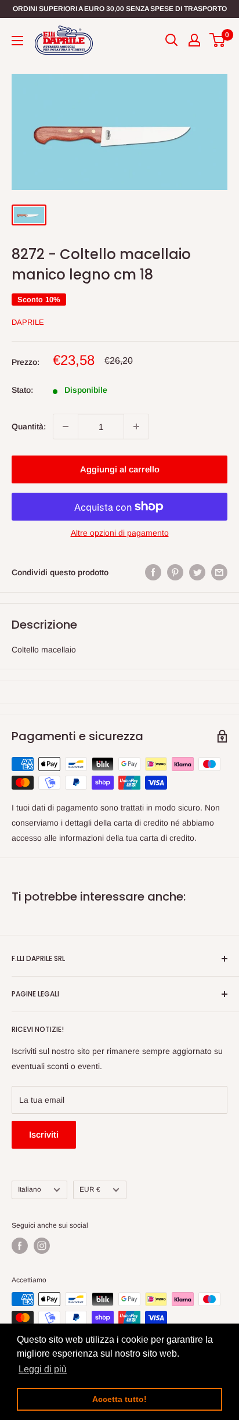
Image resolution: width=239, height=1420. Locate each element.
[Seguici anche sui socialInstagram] (42, 1246)
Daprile (28, 322)
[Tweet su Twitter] (197, 572)
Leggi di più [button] (43, 1369)
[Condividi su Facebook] (153, 572)
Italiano (29, 1189)
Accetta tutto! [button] (119, 1399)
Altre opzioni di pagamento (120, 532)
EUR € (89, 1189)
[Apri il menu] (17, 40)
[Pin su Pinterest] (175, 572)
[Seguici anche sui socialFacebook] (20, 1246)
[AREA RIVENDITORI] (194, 40)
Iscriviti (44, 1134)
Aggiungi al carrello (120, 469)
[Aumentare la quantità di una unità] (136, 426)
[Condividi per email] (219, 572)
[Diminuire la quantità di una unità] (65, 426)
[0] (218, 40)
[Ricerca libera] (171, 40)
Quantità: (29, 426)
